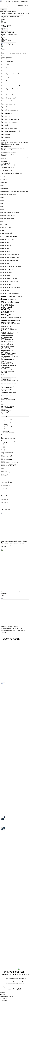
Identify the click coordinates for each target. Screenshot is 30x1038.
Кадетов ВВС (5, 242)
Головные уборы (6, 41)
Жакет (3, 47)
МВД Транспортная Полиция (10, 356)
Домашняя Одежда (7, 44)
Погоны (3, 152)
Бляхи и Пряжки (6, 25)
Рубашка (4, 158)
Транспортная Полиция (8, 441)
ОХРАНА (4, 393)
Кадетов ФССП (6, 326)
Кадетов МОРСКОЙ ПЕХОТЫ (10, 287)
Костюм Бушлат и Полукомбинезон (12, 74)
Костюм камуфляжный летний (10, 86)
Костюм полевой (6, 101)
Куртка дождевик (6, 113)
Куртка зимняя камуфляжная (10, 119)
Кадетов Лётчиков (6, 272)
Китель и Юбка (5, 65)
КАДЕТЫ (4, 338)
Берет (3, 19)
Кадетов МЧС (5, 290)
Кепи (2, 53)
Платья (3, 149)
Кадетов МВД (5, 275)
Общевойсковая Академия (9, 381)
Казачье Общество (7, 344)
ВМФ (2, 206)
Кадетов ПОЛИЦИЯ (7, 305)
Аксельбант (4, 13)
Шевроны (4, 182)
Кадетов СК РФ (6, 314)
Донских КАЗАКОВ (7, 227)
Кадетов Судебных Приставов (10, 320)
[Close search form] (2, 2)
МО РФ (3, 369)
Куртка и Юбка (5, 134)
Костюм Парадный (7, 95)
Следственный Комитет (8, 420)
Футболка (4, 179)
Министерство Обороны (8, 365)
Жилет (3, 50)
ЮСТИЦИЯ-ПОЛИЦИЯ (8, 465)
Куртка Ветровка (6, 107)
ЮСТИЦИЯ (4, 462)
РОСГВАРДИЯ (6, 411)
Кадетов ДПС (5, 263)
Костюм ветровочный (8, 77)
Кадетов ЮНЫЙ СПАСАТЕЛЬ (10, 332)
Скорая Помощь (6, 417)
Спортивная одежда (7, 167)
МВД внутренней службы (9, 353)
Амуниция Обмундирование (10, 16)
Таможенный (5, 435)
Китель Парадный (6, 68)
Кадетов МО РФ (6, 284)
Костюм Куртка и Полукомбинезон (11, 89)
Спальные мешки (6, 164)
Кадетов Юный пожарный (9, 329)
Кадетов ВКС (5, 248)
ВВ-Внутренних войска (8, 194)
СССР (3, 429)
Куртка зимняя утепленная (9, 122)
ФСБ (2, 444)
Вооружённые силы (7, 218)
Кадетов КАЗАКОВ (7, 269)
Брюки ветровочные (7, 32)
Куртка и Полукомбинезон (9, 128)
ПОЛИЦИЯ (4, 399)
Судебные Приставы (7, 432)
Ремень (3, 155)
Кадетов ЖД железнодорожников (11, 266)
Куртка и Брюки (6, 125)
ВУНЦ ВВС (4, 224)
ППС (2, 405)
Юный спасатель (6, 459)
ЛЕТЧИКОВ (5, 347)
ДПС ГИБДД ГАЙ (6, 233)
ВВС (2, 197)
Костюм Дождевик (7, 80)
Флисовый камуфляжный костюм (11, 173)
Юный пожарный (6, 456)
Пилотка (4, 146)
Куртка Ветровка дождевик (9, 110)
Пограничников (6, 396)
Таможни (4, 438)
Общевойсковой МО (7, 387)
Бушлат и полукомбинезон (9, 35)
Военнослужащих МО (8, 215)
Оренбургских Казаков (8, 390)
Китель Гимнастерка (7, 59)
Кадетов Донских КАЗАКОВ (9, 260)
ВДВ (2, 200)
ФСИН (3, 447)
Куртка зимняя (5, 116)
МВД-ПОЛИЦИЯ (6, 359)
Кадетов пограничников (8, 299)
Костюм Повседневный (8, 98)
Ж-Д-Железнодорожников (9, 236)
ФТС (2, 453)
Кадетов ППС (5, 308)
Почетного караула (7, 402)
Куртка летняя (5, 137)
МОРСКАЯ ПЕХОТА (7, 372)
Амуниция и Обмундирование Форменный (14, 191)
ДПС (2, 230)
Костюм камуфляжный (8, 83)
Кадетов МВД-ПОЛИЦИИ (9, 278)
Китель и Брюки (6, 62)
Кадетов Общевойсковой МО (10, 293)
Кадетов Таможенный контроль (11, 323)
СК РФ (3, 414)
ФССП (3, 450)
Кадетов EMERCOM (7, 239)
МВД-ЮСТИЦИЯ (6, 362)
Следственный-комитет (8, 423)
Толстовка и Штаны (7, 170)
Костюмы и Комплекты (8, 104)
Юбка (3, 185)
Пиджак (3, 143)
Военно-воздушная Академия (10, 212)
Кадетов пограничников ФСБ (10, 302)
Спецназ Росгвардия (7, 426)
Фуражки (4, 176)
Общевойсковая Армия (8, 384)
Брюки (3, 29)
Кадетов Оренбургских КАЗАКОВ (11, 296)
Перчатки (4, 140)
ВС (2, 221)
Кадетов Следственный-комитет (11, 317)
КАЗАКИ (4, 341)
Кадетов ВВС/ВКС (6, 245)
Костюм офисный (6, 92)
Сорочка (4, 161)
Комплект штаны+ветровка (9, 71)
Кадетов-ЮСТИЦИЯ (7, 335)
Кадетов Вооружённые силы (10, 257)
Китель (3, 56)
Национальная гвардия (8, 378)
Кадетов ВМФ (5, 251)
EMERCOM (4, 188)
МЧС (2, 375)
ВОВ (2, 209)
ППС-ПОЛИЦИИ (6, 408)
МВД (2, 350)
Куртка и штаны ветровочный (10, 131)
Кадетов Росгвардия (7, 311)
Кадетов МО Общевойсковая (10, 281)
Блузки (3, 23)
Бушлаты (4, 38)
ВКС (2, 203)
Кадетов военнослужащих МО (10, 254)
